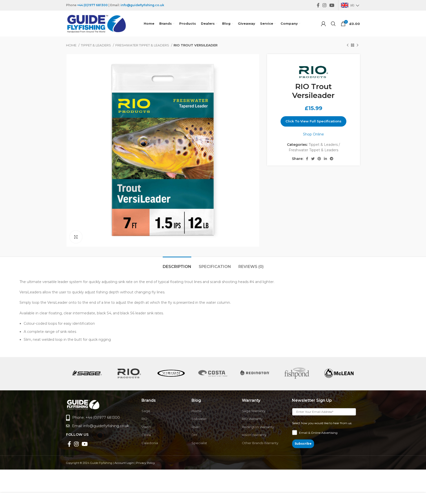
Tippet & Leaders (96, 45)
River (196, 427)
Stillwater (199, 419)
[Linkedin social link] (325, 158)
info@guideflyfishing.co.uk (142, 5)
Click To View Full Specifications (313, 121)
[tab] (177, 264)
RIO (144, 419)
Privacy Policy (145, 463)
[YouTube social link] (332, 5)
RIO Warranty (252, 419)
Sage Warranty (254, 411)
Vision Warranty (254, 435)
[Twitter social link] (313, 158)
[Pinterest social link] (319, 158)
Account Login (124, 463)
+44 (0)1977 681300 (92, 5)
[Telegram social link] (331, 158)
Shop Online (313, 134)
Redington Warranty (258, 427)
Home (71, 45)
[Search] (333, 24)
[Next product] (357, 45)
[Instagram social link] (324, 5)
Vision (146, 427)
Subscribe (303, 443)
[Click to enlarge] (76, 237)
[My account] (323, 24)
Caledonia (150, 443)
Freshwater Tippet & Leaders (142, 45)
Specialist (199, 443)
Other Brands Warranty (260, 443)
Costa (146, 435)
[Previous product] (347, 45)
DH (194, 435)
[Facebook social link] (318, 5)
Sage (146, 411)
